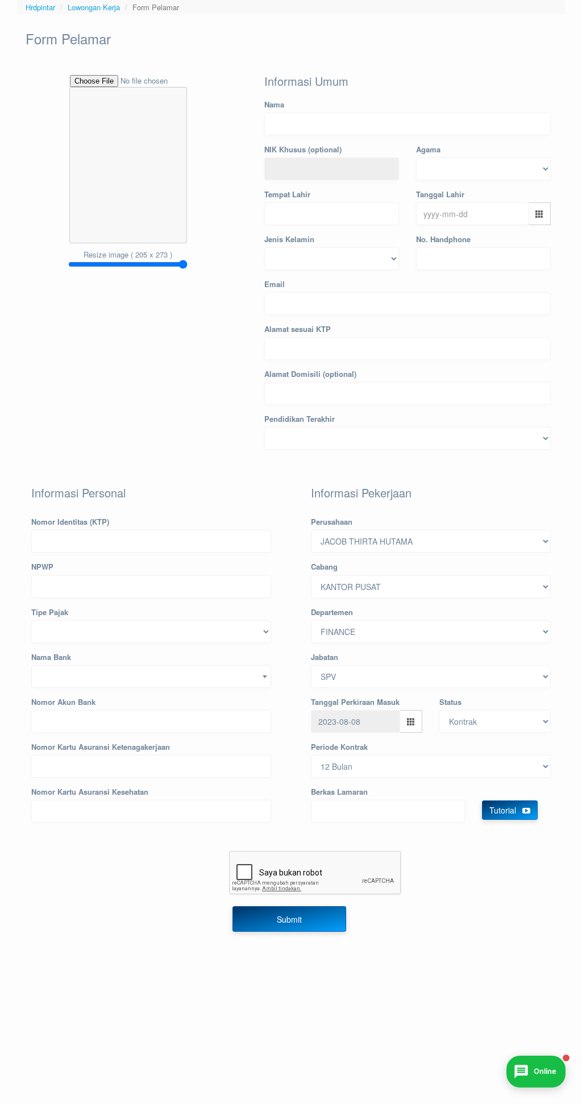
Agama (428, 149)
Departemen (332, 612)
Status (450, 701)
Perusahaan (331, 521)
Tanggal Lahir (440, 194)
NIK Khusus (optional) (303, 149)
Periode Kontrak (339, 746)
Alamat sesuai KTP (297, 328)
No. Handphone (443, 239)
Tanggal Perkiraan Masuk (355, 701)
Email (274, 284)
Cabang (324, 566)
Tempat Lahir (287, 194)
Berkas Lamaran (339, 791)
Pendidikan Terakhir (299, 418)
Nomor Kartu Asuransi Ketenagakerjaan (100, 746)
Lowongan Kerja (94, 7)
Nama (274, 104)
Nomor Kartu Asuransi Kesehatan (89, 791)
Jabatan (324, 656)
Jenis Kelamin (289, 239)
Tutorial (503, 810)
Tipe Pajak (49, 612)
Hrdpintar (40, 7)
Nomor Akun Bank (63, 701)
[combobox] (151, 676)
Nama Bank (51, 656)
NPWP (42, 566)
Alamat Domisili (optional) (310, 373)
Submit (289, 919)
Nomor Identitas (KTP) (70, 521)
